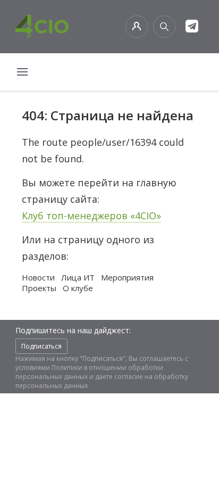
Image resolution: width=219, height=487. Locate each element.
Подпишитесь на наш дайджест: (73, 330)
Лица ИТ (78, 277)
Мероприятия (127, 277)
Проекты (39, 288)
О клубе (78, 288)
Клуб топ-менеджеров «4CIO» (91, 215)
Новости (38, 277)
